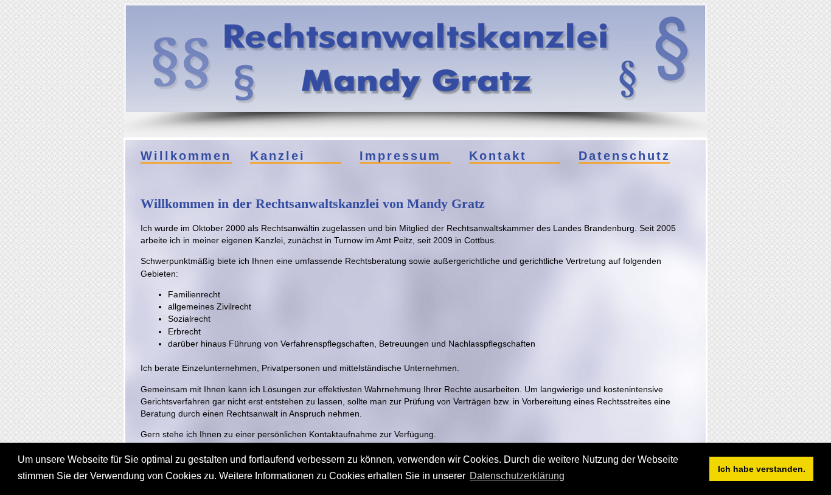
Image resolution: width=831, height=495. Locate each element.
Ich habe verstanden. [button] (761, 469)
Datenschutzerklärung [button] (517, 476)
